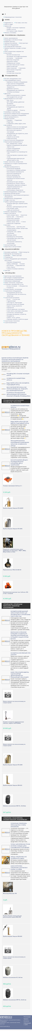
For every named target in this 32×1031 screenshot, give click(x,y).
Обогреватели (23, 286)
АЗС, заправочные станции (14, 143)
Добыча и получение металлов (15, 128)
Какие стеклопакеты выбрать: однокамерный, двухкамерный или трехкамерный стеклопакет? (20, 674)
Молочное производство (14, 173)
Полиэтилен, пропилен (13, 218)
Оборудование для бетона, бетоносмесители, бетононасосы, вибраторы (16, 294)
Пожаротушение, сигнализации (13, 289)
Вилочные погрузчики (13, 60)
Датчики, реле (21, 226)
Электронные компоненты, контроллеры (14, 242)
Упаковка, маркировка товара (13, 211)
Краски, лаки (10, 216)
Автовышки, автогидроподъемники (17, 56)
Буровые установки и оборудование (17, 82)
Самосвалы (22, 68)
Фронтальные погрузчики (14, 70)
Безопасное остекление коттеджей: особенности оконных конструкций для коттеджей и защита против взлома (19, 635)
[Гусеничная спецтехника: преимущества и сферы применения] (6, 832)
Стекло (24, 221)
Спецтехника (8, 53)
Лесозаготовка (11, 105)
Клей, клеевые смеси (13, 215)
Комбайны (7, 255)
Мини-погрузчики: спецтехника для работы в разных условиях (19, 867)
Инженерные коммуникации (12, 281)
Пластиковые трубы (12, 208)
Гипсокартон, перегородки (14, 302)
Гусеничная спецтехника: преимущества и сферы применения (19, 825)
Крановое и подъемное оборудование (15, 115)
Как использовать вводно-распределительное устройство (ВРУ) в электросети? (19, 462)
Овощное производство (14, 177)
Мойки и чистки (11, 29)
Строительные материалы (12, 297)
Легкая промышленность (11, 117)
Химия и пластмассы (10, 213)
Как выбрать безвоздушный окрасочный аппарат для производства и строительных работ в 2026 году (20, 613)
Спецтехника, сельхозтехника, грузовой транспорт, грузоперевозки (15, 818)
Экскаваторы (10, 71)
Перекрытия (10, 307)
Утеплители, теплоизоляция (15, 312)
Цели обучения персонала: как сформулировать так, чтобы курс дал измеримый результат (17, 388)
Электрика (7, 225)
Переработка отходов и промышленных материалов (16, 164)
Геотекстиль (16, 299)
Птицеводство (9, 257)
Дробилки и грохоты (12, 88)
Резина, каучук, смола (13, 221)
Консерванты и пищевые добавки (16, 170)
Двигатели (7, 93)
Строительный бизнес (11, 322)
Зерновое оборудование (14, 262)
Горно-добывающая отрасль (13, 80)
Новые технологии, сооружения (13, 282)
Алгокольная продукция (13, 168)
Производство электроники (14, 236)
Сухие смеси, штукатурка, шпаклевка (17, 311)
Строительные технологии (12, 321)
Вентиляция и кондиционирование (14, 277)
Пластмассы (19, 216)
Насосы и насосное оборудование (14, 140)
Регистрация (27, 1017)
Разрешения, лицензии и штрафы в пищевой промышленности (17, 186)
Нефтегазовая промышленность (14, 142)
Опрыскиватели (20, 265)
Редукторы (10, 122)
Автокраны (10, 58)
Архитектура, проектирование (13, 276)
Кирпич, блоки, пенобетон (14, 306)
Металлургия (8, 125)
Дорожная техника (12, 61)
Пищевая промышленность (12, 167)
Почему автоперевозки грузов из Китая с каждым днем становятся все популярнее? (20, 845)
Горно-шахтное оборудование (15, 83)
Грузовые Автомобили (11, 43)
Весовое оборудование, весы (13, 78)
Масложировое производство (15, 172)
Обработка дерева (12, 110)
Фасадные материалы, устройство (16, 314)
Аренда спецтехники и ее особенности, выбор (19, 857)
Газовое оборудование (13, 148)
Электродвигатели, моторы (14, 97)
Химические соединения (13, 223)
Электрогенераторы (10, 245)
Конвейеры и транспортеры (12, 112)
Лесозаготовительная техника (15, 65)
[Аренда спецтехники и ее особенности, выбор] (6, 860)
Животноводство (24, 252)
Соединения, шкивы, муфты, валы (16, 123)
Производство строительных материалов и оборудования (17, 196)
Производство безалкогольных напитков (16, 179)
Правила (26, 1019)
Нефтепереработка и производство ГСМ (17, 152)
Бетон (8, 299)
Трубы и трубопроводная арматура (14, 202)
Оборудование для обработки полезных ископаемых (15, 91)
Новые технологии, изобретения (14, 162)
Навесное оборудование (11, 45)
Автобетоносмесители (13, 55)
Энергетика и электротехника (13, 246)
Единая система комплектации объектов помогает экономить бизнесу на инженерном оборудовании (15, 359)
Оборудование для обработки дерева (15, 107)
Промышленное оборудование (13, 198)
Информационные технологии (13, 17)
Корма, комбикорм (12, 264)
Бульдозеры (19, 58)
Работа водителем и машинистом (14, 51)
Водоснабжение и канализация (13, 279)
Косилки (22, 264)
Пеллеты (22, 110)
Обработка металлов (13, 137)
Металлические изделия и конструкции (14, 131)
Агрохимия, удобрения (11, 252)
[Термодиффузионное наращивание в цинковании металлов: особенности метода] (6, 449)
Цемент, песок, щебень (13, 317)
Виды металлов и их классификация (17, 127)
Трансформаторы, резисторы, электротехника (15, 239)
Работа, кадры (9, 24)
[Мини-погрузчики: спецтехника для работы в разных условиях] (6, 872)
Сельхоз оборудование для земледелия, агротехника (16, 259)
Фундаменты (10, 316)
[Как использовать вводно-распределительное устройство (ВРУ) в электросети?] (6, 465)
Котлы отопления (12, 286)
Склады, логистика (10, 200)
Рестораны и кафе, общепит (15, 31)
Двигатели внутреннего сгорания (16, 95)
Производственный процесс (12, 193)
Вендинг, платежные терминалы (16, 27)
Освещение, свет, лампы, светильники (14, 232)
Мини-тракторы (17, 255)
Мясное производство (13, 175)
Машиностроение (9, 118)
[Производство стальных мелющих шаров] (4, 374)
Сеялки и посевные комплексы (15, 269)
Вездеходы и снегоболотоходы (13, 40)
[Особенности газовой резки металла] (4, 379)
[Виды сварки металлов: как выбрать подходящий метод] (4, 383)
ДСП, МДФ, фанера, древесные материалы (15, 102)
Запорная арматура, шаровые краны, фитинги (17, 204)
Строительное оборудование (13, 291)
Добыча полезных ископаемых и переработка (16, 86)
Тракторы (7, 270)
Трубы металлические (13, 210)
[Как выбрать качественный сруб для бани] (6, 661)
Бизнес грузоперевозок (11, 38)
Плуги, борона (11, 267)
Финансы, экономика (10, 32)
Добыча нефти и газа (13, 150)
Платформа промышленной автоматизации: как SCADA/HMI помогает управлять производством (18, 394)
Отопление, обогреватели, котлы (14, 284)
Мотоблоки (10, 265)
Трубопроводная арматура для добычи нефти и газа (15, 159)
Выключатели (11, 226)
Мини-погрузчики (12, 68)
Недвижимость (9, 22)
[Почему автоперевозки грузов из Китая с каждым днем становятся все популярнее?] (6, 849)
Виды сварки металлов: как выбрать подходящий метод (18, 383)
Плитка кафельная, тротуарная (16, 309)
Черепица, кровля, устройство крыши (17, 319)
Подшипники (18, 120)
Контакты (26, 1021)
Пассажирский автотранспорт (13, 46)
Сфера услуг (8, 26)
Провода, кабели (11, 235)
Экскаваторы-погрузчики (14, 73)
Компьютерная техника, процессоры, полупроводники (17, 229)
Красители (24, 215)
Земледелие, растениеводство (13, 254)
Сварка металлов (12, 138)
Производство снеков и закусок (16, 183)
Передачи (9, 120)
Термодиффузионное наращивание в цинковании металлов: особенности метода (20, 443)
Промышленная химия (13, 220)
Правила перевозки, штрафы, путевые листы (15, 49)
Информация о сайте (27, 1023)
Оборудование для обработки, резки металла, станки (17, 134)
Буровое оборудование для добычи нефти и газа (17, 146)
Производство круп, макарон (15, 182)
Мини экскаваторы (12, 66)
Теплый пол (10, 287)
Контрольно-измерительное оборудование (17, 113)
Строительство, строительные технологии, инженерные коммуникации (12, 605)
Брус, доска (10, 100)
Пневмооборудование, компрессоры (15, 192)
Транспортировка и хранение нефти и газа (17, 156)
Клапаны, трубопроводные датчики (17, 206)
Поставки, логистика (21, 22)
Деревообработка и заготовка (13, 98)
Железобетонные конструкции (15, 304)
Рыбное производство (13, 188)
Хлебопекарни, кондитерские (15, 190)
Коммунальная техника (13, 63)
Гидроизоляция (11, 301)
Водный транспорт (10, 41)
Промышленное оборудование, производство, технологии (13, 401)
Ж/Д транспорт (24, 43)
